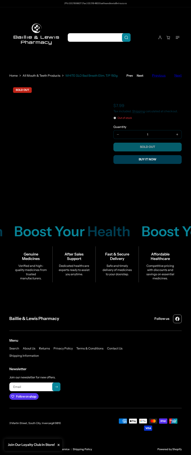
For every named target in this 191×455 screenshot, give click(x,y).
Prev (129, 75)
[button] (177, 37)
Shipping (138, 111)
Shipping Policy (82, 449)
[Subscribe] (56, 386)
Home (13, 75)
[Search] (126, 37)
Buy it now (147, 159)
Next (140, 75)
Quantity (119, 127)
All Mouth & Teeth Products (41, 75)
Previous (159, 75)
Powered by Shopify (169, 449)
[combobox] (99, 37)
